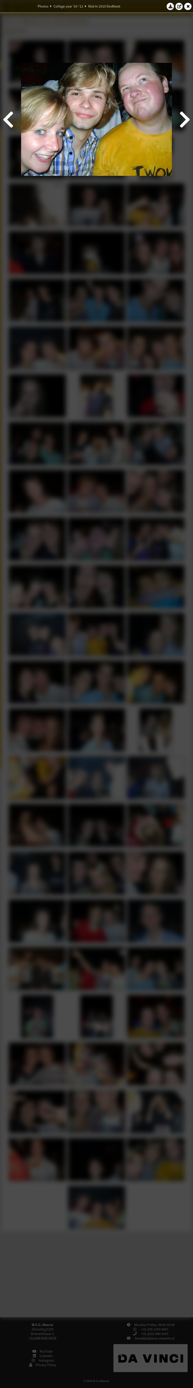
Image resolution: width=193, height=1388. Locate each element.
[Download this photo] (170, 6)
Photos (43, 6)
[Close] (188, 6)
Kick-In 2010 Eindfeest (104, 6)
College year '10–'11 (68, 6)
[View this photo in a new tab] (179, 6)
